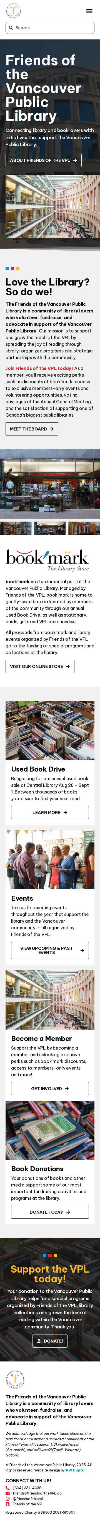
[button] (89, 11)
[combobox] (50, 28)
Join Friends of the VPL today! (39, 368)
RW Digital (76, 1470)
